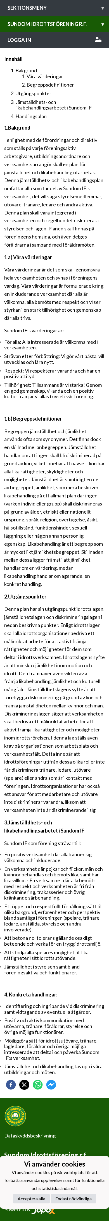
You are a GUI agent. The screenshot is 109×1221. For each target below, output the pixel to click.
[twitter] (24, 1085)
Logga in (19, 40)
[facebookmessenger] (51, 1085)
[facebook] (11, 1085)
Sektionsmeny (56, 8)
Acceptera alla (31, 1198)
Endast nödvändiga (73, 1198)
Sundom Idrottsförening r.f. (56, 24)
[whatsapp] (38, 1085)
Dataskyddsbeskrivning (30, 1135)
